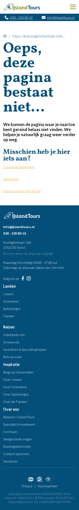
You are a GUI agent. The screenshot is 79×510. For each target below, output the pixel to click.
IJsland (8, 294)
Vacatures (10, 461)
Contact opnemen (16, 454)
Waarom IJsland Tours (19, 417)
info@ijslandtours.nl (61, 17)
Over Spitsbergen (16, 394)
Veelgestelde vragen (17, 439)
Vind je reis (11, 179)
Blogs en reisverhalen (18, 372)
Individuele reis (14, 335)
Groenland (10, 301)
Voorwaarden (47, 486)
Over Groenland (15, 387)
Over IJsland (12, 379)
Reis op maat (12, 357)
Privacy (27, 486)
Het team (10, 432)
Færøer (9, 316)
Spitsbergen (11, 309)
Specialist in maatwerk (19, 424)
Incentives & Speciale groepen (25, 349)
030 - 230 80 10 (21, 17)
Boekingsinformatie (17, 446)
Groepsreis (11, 342)
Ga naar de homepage (19, 167)
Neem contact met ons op (22, 191)
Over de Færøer (15, 402)
